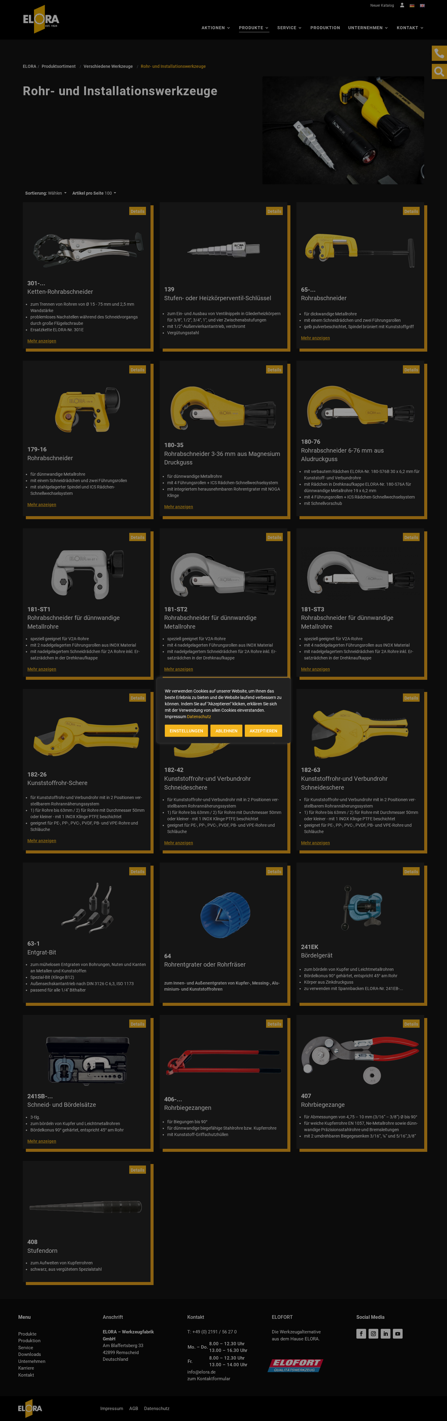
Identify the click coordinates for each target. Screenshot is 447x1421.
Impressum (175, 716)
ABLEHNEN (226, 730)
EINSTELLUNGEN (186, 730)
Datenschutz (199, 716)
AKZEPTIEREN (263, 730)
